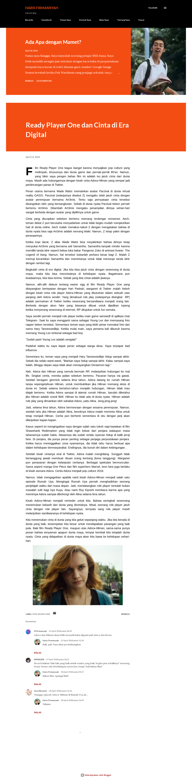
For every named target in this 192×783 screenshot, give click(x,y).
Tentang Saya (123, 20)
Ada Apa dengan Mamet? (53, 42)
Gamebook (46, 20)
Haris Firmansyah (41, 8)
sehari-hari (44, 614)
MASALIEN (39, 659)
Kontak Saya (85, 20)
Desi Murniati (40, 691)
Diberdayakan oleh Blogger (97, 775)
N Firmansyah (40, 631)
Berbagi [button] (29, 81)
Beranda (29, 20)
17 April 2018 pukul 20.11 (57, 659)
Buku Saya (104, 20)
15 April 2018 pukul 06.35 (60, 631)
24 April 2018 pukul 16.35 (72, 700)
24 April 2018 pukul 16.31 (60, 691)
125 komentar (44, 81)
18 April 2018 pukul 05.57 (72, 672)
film (34, 614)
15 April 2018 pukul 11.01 (72, 640)
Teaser (141, 20)
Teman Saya (65, 20)
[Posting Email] (54, 614)
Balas (37, 652)
